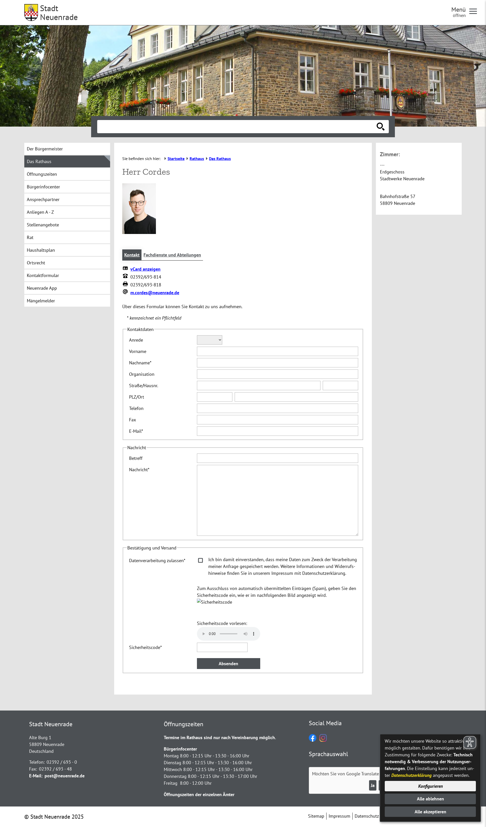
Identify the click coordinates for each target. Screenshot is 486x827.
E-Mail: (36, 776)
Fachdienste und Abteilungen (172, 255)
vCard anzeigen (145, 269)
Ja (373, 785)
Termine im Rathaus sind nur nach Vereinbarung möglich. (220, 737)
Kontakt (131, 255)
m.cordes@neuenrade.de (154, 293)
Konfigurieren (430, 786)
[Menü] (475, 11)
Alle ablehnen (430, 799)
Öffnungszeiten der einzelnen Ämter (199, 794)
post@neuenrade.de (65, 776)
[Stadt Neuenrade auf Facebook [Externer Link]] (312, 740)
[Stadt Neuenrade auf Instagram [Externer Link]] (323, 740)
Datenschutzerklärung (411, 775)
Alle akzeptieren (430, 812)
